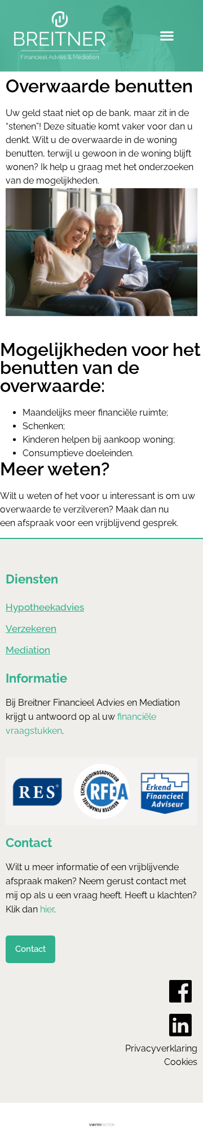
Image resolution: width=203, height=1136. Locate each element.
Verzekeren (31, 628)
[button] (167, 36)
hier (47, 909)
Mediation (28, 650)
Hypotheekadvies (45, 607)
